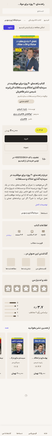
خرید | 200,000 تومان (26, 432)
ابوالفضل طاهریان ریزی (22, 114)
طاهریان (23, 118)
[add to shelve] (41, 262)
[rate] (43, 288)
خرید (26, 138)
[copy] (7, 159)
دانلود (10, 27)
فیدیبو (46, 20)
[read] (11, 262)
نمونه (26, 147)
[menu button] (4, 4)
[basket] (11, 4)
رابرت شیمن (22, 109)
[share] (19, 76)
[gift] (26, 76)
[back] (47, 4)
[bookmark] (33, 76)
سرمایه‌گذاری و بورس (13, 20)
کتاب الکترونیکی (34, 20)
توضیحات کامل (41, 204)
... (25, 20)
